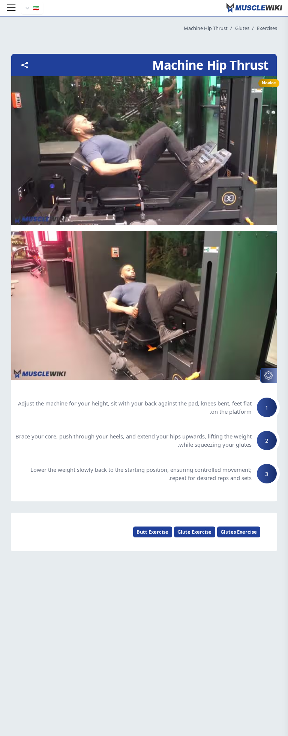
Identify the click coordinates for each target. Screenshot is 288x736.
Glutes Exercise (238, 531)
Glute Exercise (194, 531)
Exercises (267, 28)
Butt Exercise (152, 531)
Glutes (242, 28)
